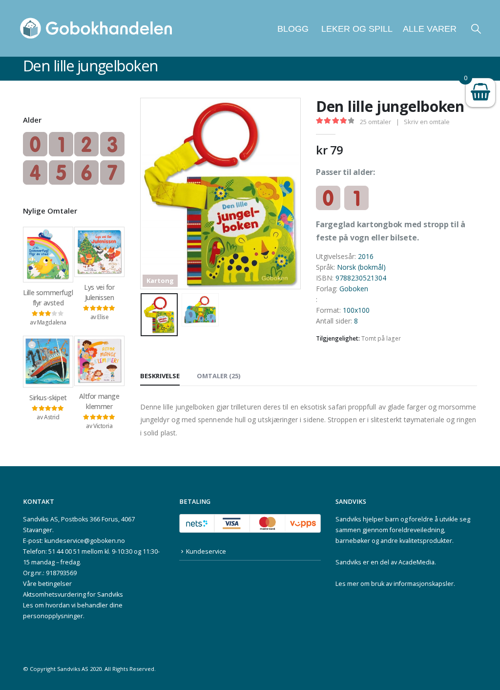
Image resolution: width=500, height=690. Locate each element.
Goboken (353, 288)
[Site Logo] (96, 28)
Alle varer (430, 29)
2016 (366, 256)
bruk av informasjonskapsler (412, 584)
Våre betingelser (47, 584)
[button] (476, 28)
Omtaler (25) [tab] (218, 375)
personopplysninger (53, 616)
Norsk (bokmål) (361, 267)
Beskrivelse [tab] (160, 375)
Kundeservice (206, 551)
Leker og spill (356, 29)
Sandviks (348, 519)
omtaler (375, 121)
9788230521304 (360, 277)
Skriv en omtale (427, 121)
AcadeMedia (416, 562)
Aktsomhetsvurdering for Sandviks (73, 594)
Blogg (293, 29)
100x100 (356, 310)
